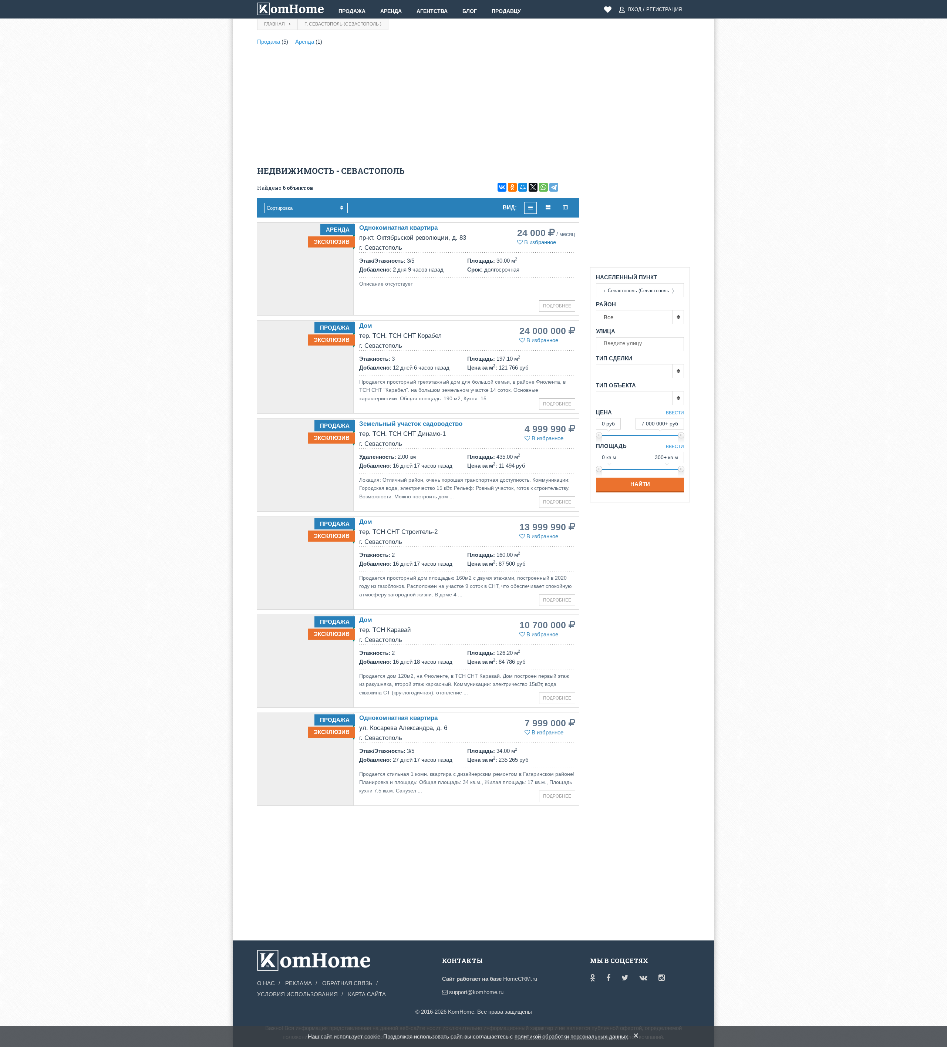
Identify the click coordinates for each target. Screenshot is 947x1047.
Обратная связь (347, 983)
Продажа (351, 11)
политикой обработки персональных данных (571, 1036)
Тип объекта (616, 385)
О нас (266, 983)
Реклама (298, 983)
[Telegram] (553, 187)
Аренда (391, 11)
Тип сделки (614, 358)
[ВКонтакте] (502, 187)
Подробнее (557, 306)
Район (606, 304)
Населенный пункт (626, 277)
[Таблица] (565, 207)
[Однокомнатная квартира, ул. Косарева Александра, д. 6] (305, 759)
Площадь (611, 446)
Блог (469, 11)
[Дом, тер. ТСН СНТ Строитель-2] (305, 563)
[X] (533, 187)
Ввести (675, 412)
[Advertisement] (418, 107)
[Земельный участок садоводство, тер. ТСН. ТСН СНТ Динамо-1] (305, 465)
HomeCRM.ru (520, 979)
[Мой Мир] (522, 187)
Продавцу (506, 11)
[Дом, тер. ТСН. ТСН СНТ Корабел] (305, 367)
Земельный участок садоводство (410, 423)
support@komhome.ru (475, 992)
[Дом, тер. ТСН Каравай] (305, 661)
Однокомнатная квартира (398, 227)
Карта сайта (367, 994)
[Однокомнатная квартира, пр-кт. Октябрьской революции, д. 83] (305, 269)
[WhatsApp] (543, 187)
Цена (604, 412)
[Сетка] (548, 207)
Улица (605, 331)
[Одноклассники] (512, 187)
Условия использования (297, 994)
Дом (365, 325)
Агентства (432, 11)
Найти (640, 484)
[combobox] (306, 208)
